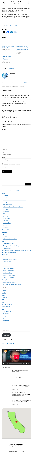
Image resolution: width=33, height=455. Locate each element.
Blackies (4, 295)
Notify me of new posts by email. (10, 167)
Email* (3, 152)
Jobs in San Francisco (9, 275)
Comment (4, 129)
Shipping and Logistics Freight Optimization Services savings (16, 452)
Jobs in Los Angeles (8, 268)
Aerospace (6, 257)
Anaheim (5, 195)
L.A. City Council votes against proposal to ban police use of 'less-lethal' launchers (16, 111)
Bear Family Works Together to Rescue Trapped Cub (6, 58)
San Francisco (7, 223)
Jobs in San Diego (7, 273)
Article (4, 290)
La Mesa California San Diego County (13, 207)
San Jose (5, 225)
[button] (16, 422)
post (3, 309)
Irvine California (7, 204)
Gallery (4, 300)
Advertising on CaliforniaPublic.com (12, 191)
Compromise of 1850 (8, 243)
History (4, 241)
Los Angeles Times (11, 25)
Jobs (3, 264)
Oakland (5, 214)
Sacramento (6, 218)
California (4, 297)
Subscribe (6, 335)
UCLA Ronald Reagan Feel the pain (13, 86)
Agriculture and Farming (9, 259)
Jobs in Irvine (6, 266)
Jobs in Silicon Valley (8, 277)
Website (3, 157)
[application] (16, 357)
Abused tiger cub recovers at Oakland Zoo (8, 46)
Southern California (7, 311)
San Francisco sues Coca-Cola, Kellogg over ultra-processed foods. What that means (15, 96)
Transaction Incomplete (9, 282)
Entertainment (7, 261)
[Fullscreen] (29, 363)
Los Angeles (6, 211)
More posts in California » (26, 82)
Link (3, 302)
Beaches (4, 293)
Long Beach (6, 209)
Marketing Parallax (7, 304)
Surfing (4, 316)
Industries (5, 254)
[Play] (4, 363)
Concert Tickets (6, 230)
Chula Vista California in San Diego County (14, 200)
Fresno (5, 202)
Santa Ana (6, 227)
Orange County (6, 306)
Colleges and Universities (10, 239)
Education (4, 237)
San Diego (5, 220)
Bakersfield (6, 198)
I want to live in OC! (8, 91)
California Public (16, 2)
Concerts (4, 232)
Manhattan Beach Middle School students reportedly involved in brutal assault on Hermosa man (15, 103)
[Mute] (26, 363)
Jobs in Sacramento (8, 270)
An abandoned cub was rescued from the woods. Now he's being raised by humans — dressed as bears (23, 48)
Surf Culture (5, 313)
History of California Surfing (11, 246)
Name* (3, 147)
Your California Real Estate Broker (11, 284)
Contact (4, 234)
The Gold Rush (7, 248)
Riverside (5, 216)
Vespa (3, 318)
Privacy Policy (6, 280)
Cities (3, 193)
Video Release (5, 320)
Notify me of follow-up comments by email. (13, 164)
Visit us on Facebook (8, 343)
